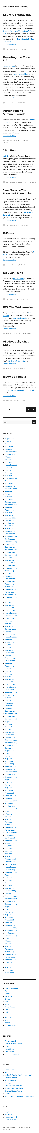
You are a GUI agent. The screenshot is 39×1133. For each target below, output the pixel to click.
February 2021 (10, 518)
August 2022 (9, 494)
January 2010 (10, 737)
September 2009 (11, 748)
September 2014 (11, 616)
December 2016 (10, 579)
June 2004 (8, 912)
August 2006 (9, 843)
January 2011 (9, 708)
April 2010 (8, 729)
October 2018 (10, 552)
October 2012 (10, 661)
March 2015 (9, 605)
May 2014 (8, 621)
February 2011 (10, 706)
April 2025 (9, 462)
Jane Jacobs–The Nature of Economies (17, 192)
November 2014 (11, 613)
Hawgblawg (9, 1049)
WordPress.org (10, 1120)
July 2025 (8, 457)
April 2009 (9, 761)
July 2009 (8, 753)
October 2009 (10, 745)
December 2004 (11, 896)
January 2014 (10, 632)
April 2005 (9, 885)
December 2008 (11, 772)
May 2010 (8, 727)
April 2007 (9, 822)
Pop (6, 1015)
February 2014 (10, 629)
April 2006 (9, 854)
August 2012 (9, 666)
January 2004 (10, 925)
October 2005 (10, 870)
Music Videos (10, 1007)
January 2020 (10, 531)
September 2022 (11, 491)
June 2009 (9, 756)
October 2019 (10, 539)
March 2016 (9, 587)
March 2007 (9, 825)
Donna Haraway (9, 66)
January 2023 (10, 486)
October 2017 (10, 565)
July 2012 (8, 669)
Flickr (7, 1072)
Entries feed (9, 1114)
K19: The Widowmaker (18, 307)
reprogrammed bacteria (22, 74)
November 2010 (11, 714)
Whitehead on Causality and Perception (19, 1096)
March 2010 (9, 732)
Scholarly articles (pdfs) (14, 1088)
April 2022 (9, 499)
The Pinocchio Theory (15, 6)
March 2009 (9, 764)
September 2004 (11, 904)
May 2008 (8, 788)
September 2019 (11, 542)
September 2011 (11, 692)
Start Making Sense (12, 1054)
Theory (7, 1023)
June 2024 (8, 470)
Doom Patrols (10, 1070)
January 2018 (10, 563)
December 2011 (10, 684)
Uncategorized (26, 333)
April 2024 (9, 476)
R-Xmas (8, 233)
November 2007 (11, 803)
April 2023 (9, 483)
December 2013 (10, 634)
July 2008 (8, 782)
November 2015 (11, 595)
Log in (7, 1112)
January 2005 (10, 893)
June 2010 (8, 724)
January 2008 (10, 798)
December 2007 (11, 801)
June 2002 (8, 965)
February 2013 (10, 653)
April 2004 (9, 917)
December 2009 (11, 740)
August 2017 (9, 571)
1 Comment (32, 182)
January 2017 (9, 576)
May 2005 (8, 883)
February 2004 (10, 922)
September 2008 (11, 777)
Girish (7, 1046)
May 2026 (8, 444)
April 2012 (8, 677)
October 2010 (10, 716)
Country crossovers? (17, 14)
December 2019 (10, 534)
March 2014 (9, 626)
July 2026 (8, 441)
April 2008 (9, 790)
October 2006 (10, 838)
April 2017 (8, 573)
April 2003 (9, 949)
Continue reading (9, 44)
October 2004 (10, 901)
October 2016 (10, 581)
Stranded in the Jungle (13, 1091)
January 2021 (10, 520)
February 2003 (10, 954)
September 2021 (11, 507)
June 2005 (8, 880)
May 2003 (8, 946)
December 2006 (11, 833)
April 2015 (8, 602)
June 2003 (8, 944)
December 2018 (10, 547)
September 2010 (11, 719)
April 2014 (8, 624)
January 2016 (10, 592)
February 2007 (10, 827)
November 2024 (11, 465)
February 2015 (10, 608)
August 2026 (9, 439)
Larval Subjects (10, 1052)
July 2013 (8, 645)
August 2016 (9, 584)
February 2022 (10, 502)
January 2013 (9, 655)
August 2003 (9, 938)
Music (26, 49)
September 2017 (11, 568)
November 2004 (11, 899)
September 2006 (11, 841)
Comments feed (11, 1117)
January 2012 (10, 682)
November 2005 (11, 867)
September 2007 (11, 809)
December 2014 (10, 610)
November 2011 (10, 687)
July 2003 (8, 941)
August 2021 (9, 510)
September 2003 (11, 936)
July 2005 (8, 878)
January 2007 (10, 830)
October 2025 (10, 454)
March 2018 (9, 560)
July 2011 (8, 698)
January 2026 (10, 449)
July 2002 (8, 962)
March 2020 (9, 528)
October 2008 (10, 774)
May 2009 (8, 759)
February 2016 (10, 589)
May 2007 (8, 819)
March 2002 (9, 973)
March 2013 (9, 650)
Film (25, 182)
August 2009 (9, 751)
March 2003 (9, 952)
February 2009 (10, 766)
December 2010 (10, 711)
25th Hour (10, 150)
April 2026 (9, 446)
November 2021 (11, 505)
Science (26, 103)
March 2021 (9, 515)
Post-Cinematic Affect (13, 1086)
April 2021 (8, 513)
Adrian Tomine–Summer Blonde (14, 112)
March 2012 (9, 679)
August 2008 (9, 780)
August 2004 (9, 907)
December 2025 (11, 452)
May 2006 (8, 851)
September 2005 (11, 872)
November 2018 (11, 550)
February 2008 (10, 796)
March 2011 (9, 703)
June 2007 (8, 817)
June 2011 (8, 700)
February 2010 (10, 735)
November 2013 (11, 637)
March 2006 (9, 856)
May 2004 (8, 915)
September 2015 (11, 597)
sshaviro (8, 49)
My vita (8, 1083)
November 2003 (11, 930)
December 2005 (11, 864)
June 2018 (8, 558)
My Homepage (10, 1080)
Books (26, 140)
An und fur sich (10, 1041)
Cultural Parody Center (13, 1044)
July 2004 (8, 909)
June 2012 (8, 671)
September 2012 (11, 663)
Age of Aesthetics (11, 988)
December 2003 (11, 928)
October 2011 (9, 690)
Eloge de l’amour (14, 376)
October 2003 (10, 933)
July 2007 (8, 814)
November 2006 (11, 835)
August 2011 (9, 695)
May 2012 (8, 674)
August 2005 (9, 875)
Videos (7, 1094)
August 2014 (9, 618)
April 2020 (9, 526)
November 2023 (11, 478)
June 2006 (9, 848)
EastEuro (8, 996)
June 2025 (8, 460)
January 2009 (10, 769)
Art (6, 991)
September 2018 (11, 555)
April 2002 (9, 970)
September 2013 (11, 640)
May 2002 (8, 967)
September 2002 (11, 960)
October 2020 (10, 523)
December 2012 (10, 658)
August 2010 (9, 721)
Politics (7, 1012)
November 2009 (11, 743)
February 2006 (10, 859)
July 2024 (8, 468)
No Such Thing (13, 272)
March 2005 (9, 888)
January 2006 (10, 862)
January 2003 (10, 957)
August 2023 (9, 481)
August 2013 (9, 642)
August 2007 (9, 811)
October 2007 (10, 806)
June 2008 (8, 785)
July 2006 (8, 846)
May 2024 (8, 473)
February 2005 (10, 891)
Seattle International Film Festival (21, 390)
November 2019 (11, 536)
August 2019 (9, 544)
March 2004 (9, 920)
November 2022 (11, 489)
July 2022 (8, 497)
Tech (7, 1020)
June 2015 (8, 600)
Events (7, 999)
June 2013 (8, 647)
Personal (8, 1009)
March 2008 (9, 793)
